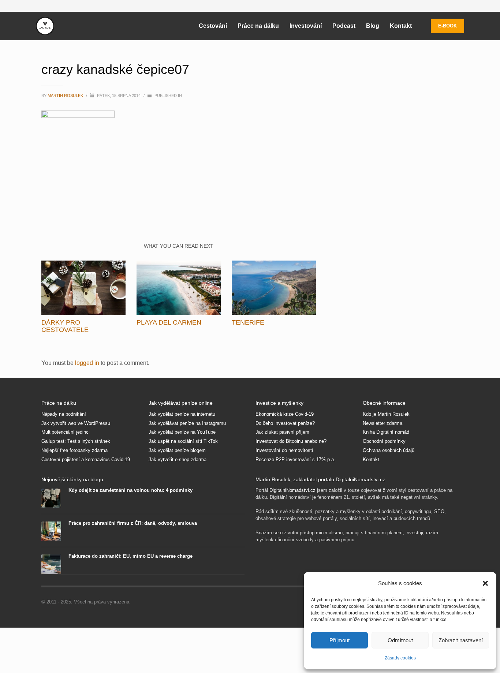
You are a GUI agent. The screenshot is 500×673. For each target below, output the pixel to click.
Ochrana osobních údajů (388, 450)
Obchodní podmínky (384, 441)
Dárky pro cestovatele (65, 326)
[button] (485, 583)
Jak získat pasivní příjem (282, 432)
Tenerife (248, 322)
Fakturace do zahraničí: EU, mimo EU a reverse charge (130, 556)
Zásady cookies (400, 658)
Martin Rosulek (66, 95)
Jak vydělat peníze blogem (177, 450)
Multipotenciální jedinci (65, 432)
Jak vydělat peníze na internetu (182, 414)
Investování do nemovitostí (284, 450)
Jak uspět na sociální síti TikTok (183, 441)
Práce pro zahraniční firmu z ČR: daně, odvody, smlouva (132, 523)
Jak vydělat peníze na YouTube (182, 432)
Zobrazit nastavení (461, 640)
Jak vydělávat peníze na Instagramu (187, 423)
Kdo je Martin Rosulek (386, 414)
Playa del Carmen (169, 322)
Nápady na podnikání (63, 414)
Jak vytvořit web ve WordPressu (75, 423)
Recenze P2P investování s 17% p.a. (295, 459)
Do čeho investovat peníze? (285, 423)
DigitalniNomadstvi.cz (292, 490)
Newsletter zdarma (382, 423)
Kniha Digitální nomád (386, 432)
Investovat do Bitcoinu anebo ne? (291, 441)
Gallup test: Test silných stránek (75, 441)
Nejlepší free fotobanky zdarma (74, 450)
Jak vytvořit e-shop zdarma (177, 459)
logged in (88, 363)
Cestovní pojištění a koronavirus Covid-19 (85, 459)
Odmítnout (400, 640)
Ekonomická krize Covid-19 (284, 414)
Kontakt (371, 459)
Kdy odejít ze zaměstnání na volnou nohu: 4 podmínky (130, 490)
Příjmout (339, 640)
